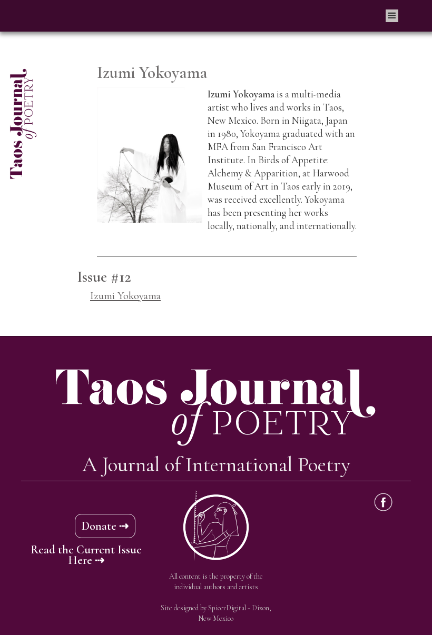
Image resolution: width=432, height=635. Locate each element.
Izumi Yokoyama (125, 295)
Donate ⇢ (105, 526)
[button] (392, 16)
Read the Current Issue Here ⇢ (86, 554)
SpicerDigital (227, 607)
